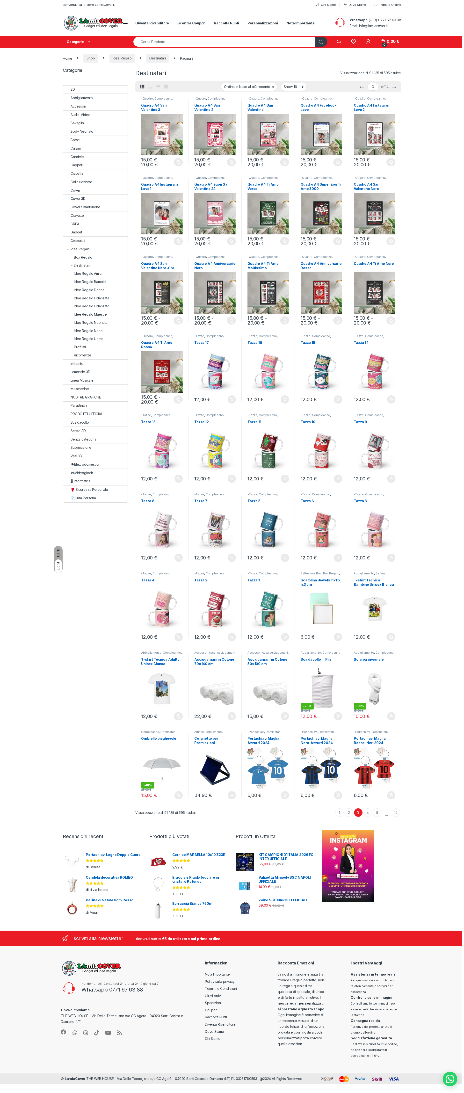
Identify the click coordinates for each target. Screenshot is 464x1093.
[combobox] (224, 42)
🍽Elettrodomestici (85, 464)
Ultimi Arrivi (213, 996)
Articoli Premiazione (208, 732)
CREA (75, 224)
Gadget (76, 232)
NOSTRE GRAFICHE (86, 397)
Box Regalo (331, 573)
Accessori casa (205, 652)
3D (73, 89)
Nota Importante (300, 23)
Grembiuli (78, 241)
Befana (380, 573)
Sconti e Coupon (191, 23)
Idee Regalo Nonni (88, 331)
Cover (75, 190)
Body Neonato (82, 131)
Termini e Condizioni (221, 988)
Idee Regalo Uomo (88, 339)
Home (67, 58)
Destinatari (157, 58)
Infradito (77, 364)
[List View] (158, 87)
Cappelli (77, 165)
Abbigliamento (364, 573)
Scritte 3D (78, 431)
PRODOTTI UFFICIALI (87, 414)
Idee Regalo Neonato (91, 322)
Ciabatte (77, 173)
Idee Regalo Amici (88, 273)
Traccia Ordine (390, 5)
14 (396, 813)
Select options (177, 162)
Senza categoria (83, 439)
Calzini (76, 148)
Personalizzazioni (262, 23)
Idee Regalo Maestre (90, 314)
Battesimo (308, 573)
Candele (77, 157)
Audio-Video (80, 115)
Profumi (80, 347)
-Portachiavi (255, 732)
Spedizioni (213, 1003)
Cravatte (77, 215)
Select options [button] (230, 399)
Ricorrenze (82, 355)
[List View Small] (166, 87)
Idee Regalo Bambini (90, 282)
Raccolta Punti (226, 23)
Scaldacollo (80, 422)
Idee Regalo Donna (89, 290)
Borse (75, 140)
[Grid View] (142, 87)
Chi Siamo (328, 5)
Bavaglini (78, 123)
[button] (450, 1079)
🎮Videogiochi (82, 473)
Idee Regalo (122, 58)
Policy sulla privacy (220, 981)
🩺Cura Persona (83, 498)
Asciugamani (226, 652)
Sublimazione (81, 447)
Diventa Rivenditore (152, 23)
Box (319, 573)
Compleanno (163, 98)
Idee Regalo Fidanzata (91, 298)
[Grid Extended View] (150, 87)
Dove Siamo (357, 5)
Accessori (78, 106)
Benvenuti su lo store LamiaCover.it (89, 5)
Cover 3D (78, 198)
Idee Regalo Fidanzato (91, 306)
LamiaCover (75, 1079)
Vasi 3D (76, 456)
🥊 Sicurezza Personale (89, 489)
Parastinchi (79, 405)
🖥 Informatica (81, 481)
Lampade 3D (80, 372)
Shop (91, 58)
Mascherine (80, 389)
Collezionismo (81, 182)
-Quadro (147, 98)
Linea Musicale (82, 380)
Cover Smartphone (85, 207)
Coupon (211, 1010)
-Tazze (199, 336)
